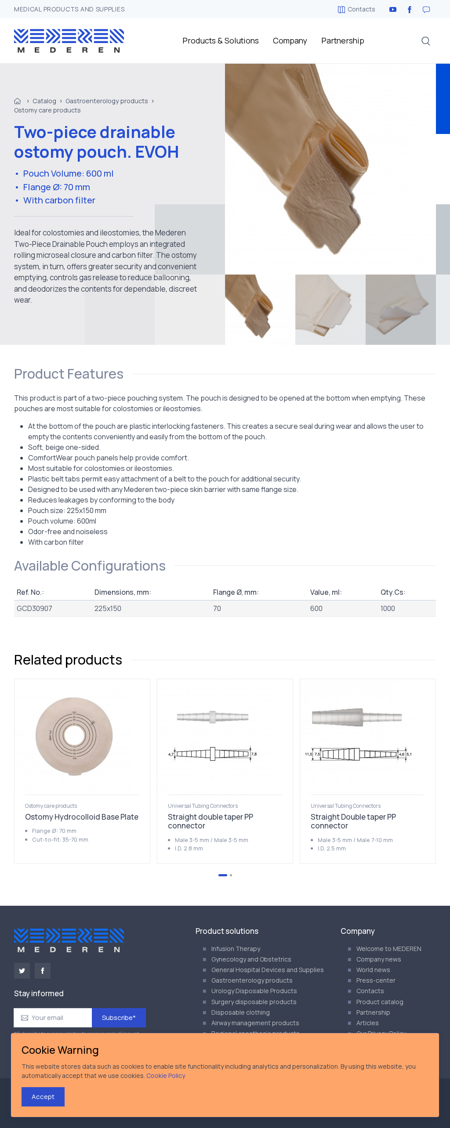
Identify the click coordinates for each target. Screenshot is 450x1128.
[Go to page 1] (222, 875)
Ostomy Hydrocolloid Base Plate (81, 817)
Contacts (361, 9)
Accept (43, 1096)
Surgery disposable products (254, 1002)
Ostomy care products (47, 110)
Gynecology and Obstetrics (251, 959)
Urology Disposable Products (254, 991)
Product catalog (379, 1002)
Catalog (44, 101)
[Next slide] (407, 771)
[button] (426, 41)
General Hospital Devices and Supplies (267, 969)
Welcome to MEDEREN (388, 948)
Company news (378, 959)
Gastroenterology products (106, 101)
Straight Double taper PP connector (353, 821)
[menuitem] (260, 310)
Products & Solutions (220, 40)
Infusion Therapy (235, 948)
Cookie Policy (165, 1075)
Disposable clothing (240, 1012)
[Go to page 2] (231, 875)
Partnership (342, 40)
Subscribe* (119, 1017)
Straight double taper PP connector (210, 821)
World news (373, 969)
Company (290, 40)
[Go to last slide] (43, 771)
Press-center (376, 980)
